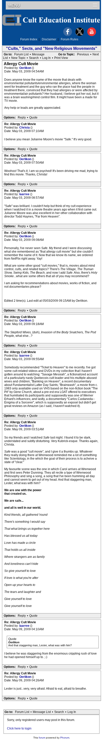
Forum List (21, 54)
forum (42, 737)
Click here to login (19, 728)
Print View (61, 58)
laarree (24, 194)
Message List (42, 712)
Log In (46, 58)
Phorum (64, 737)
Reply (22, 117)
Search (34, 58)
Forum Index (28, 39)
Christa (24, 127)
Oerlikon (25, 68)
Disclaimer (49, 39)
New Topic (18, 58)
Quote (33, 117)
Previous (83, 54)
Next (95, 54)
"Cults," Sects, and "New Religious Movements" (51, 48)
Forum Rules (69, 39)
